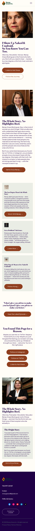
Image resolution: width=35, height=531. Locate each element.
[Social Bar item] (9, 504)
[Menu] (31, 3)
